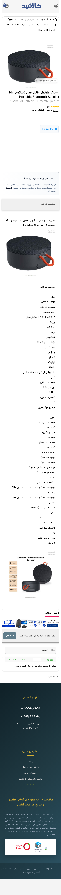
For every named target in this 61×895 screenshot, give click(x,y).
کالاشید (55, 19)
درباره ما (30, 761)
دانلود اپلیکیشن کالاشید (30, 779)
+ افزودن (10, 635)
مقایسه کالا (47, 129)
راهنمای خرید (30, 773)
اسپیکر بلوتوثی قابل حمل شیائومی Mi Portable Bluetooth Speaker (34, 94)
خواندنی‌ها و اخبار (30, 767)
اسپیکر (10, 19)
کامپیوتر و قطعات (26, 19)
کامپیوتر (8, 188)
